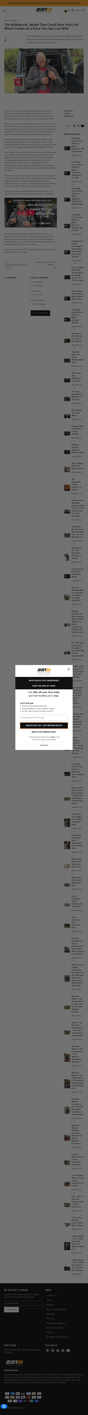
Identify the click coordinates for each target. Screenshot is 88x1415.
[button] (44, 672)
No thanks (44, 745)
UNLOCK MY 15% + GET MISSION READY (44, 725)
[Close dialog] (68, 669)
